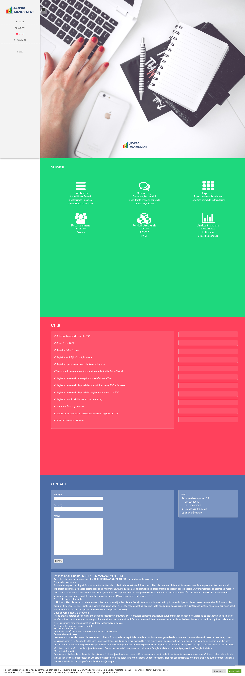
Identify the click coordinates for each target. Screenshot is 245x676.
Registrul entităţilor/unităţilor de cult (74, 357)
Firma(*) (58, 494)
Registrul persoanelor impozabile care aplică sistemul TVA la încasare (90, 385)
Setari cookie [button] (219, 671)
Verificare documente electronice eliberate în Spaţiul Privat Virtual (89, 371)
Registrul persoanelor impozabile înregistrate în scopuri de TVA (87, 392)
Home (21, 22)
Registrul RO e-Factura (67, 350)
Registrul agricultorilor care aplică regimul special (80, 364)
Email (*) (58, 505)
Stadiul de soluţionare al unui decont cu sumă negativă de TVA (87, 413)
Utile (21, 34)
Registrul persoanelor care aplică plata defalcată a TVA (84, 378)
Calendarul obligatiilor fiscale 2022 (73, 336)
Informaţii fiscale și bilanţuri (70, 406)
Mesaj (57, 516)
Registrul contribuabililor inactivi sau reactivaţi (79, 399)
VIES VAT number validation (70, 420)
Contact (21, 40)
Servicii (21, 28)
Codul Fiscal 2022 (65, 343)
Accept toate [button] (234, 671)
